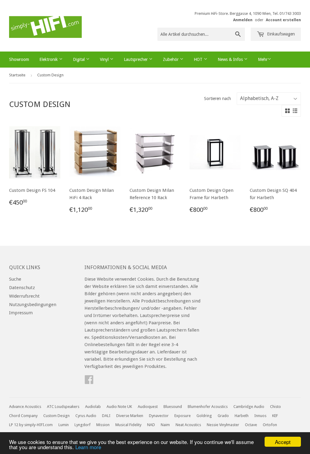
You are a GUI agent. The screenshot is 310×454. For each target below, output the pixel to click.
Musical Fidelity (128, 424)
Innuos (260, 415)
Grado (223, 415)
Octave (251, 424)
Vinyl (105, 59)
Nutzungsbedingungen (32, 304)
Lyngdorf (82, 424)
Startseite (17, 75)
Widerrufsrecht (24, 296)
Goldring (204, 415)
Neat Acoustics (188, 424)
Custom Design (56, 415)
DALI (106, 415)
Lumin (63, 424)
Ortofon (270, 424)
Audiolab (93, 406)
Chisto (275, 406)
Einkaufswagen (280, 34)
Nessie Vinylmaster (223, 424)
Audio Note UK (119, 406)
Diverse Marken (129, 415)
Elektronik (49, 59)
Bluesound (172, 406)
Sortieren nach (217, 98)
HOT (199, 59)
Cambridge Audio (248, 406)
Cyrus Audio (85, 415)
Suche (15, 279)
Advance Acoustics (25, 406)
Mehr (263, 59)
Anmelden (242, 20)
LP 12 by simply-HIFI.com (31, 424)
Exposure (182, 415)
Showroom (19, 59)
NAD (151, 424)
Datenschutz (22, 287)
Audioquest (148, 406)
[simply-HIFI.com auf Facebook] (89, 381)
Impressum (21, 312)
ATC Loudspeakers (63, 406)
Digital (79, 59)
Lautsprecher (136, 59)
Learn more (88, 447)
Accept (283, 442)
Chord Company (23, 415)
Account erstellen (283, 20)
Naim (165, 424)
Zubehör (171, 59)
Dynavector (159, 415)
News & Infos (231, 59)
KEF (275, 415)
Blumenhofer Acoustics (208, 406)
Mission (103, 424)
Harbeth (242, 415)
